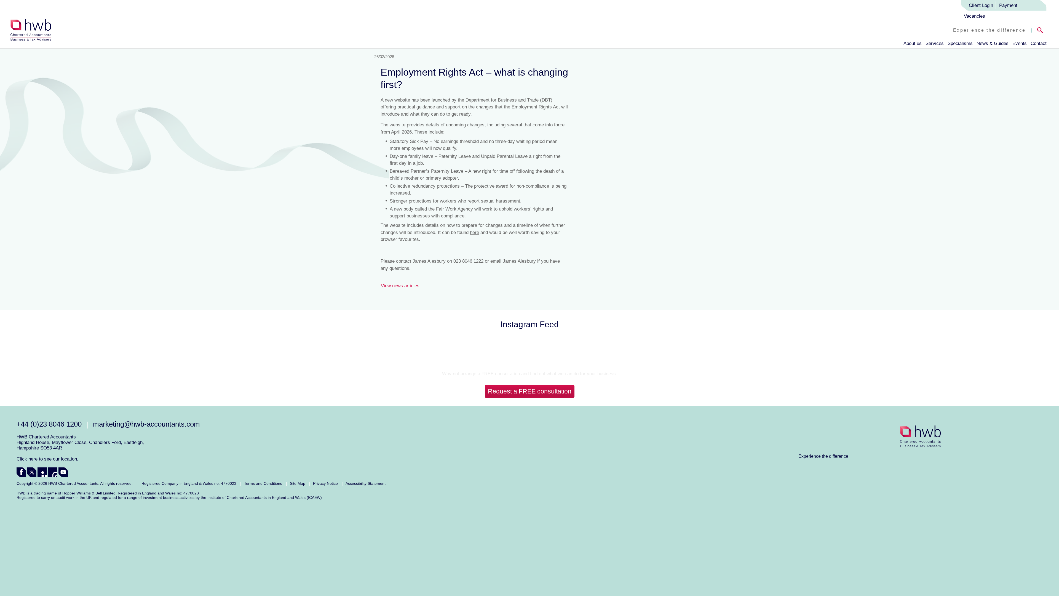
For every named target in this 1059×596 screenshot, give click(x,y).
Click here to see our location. (47, 459)
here (474, 232)
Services (935, 43)
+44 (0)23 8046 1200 (49, 424)
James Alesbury (519, 261)
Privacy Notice (325, 483)
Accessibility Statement (366, 483)
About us (912, 43)
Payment (1008, 5)
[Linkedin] (42, 472)
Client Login (981, 5)
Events (1019, 43)
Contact (1039, 43)
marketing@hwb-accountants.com (146, 424)
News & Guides (993, 43)
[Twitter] (31, 472)
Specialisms (960, 43)
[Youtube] (63, 472)
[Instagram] (52, 472)
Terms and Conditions (263, 483)
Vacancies (974, 16)
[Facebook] (21, 472)
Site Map (297, 483)
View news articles (400, 285)
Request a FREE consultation (529, 391)
